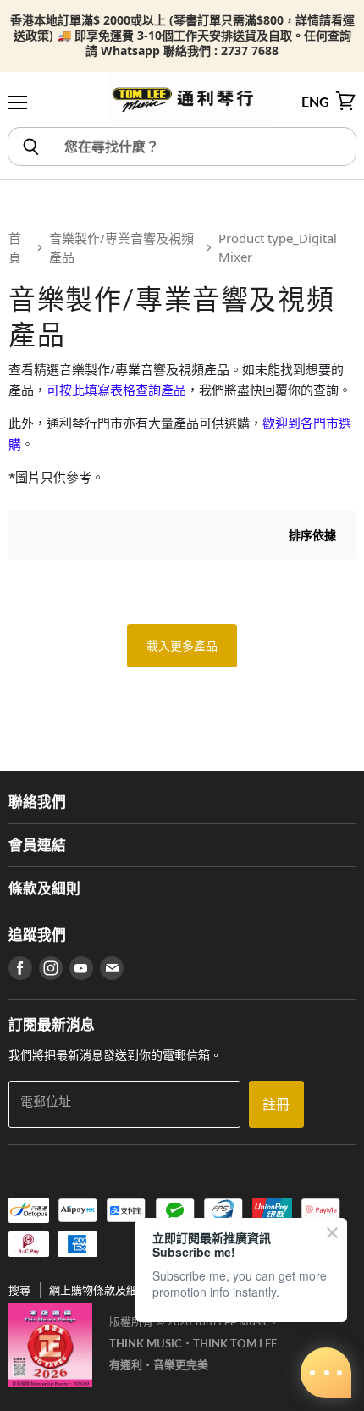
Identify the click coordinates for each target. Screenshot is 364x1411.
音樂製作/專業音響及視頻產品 (121, 248)
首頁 (14, 248)
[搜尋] (30, 146)
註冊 (276, 1104)
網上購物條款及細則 (98, 1290)
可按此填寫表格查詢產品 (116, 389)
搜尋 (19, 1290)
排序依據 (312, 535)
